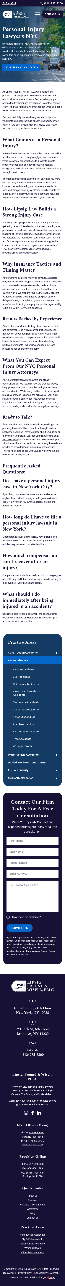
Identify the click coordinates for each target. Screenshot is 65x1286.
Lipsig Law (30, 1268)
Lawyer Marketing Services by (26, 1277)
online (50, 435)
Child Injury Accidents (26, 684)
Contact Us (32, 1217)
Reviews (32, 1200)
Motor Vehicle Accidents (23, 754)
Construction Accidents (23, 652)
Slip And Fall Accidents (26, 731)
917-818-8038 (36, 1164)
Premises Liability (23, 724)
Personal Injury (18, 660)
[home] (32, 986)
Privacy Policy (24, 1273)
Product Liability (18, 770)
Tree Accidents (22, 738)
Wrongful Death (22, 746)
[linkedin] (39, 1113)
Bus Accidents (21, 676)
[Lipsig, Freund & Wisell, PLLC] (16, 14)
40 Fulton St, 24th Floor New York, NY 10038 (33, 1143)
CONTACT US (52, 14)
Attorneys (32, 1209)
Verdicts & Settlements (32, 1204)
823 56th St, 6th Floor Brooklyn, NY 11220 (32, 1174)
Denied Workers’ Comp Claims (27, 762)
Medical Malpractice (20, 778)
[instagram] (26, 1113)
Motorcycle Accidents (26, 702)
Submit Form (19, 927)
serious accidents (24, 99)
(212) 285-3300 (53, 3)
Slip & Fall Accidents (32, 1239)
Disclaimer (8, 1273)
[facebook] (32, 1113)
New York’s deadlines (31, 308)
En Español (9, 3)
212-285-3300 (49, 124)
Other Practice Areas (32, 1252)
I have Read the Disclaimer (26, 917)
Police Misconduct (24, 716)
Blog (32, 1213)
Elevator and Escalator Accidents (26, 693)
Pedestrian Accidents (26, 709)
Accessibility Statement (46, 1273)
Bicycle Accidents (23, 669)
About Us (32, 1195)
